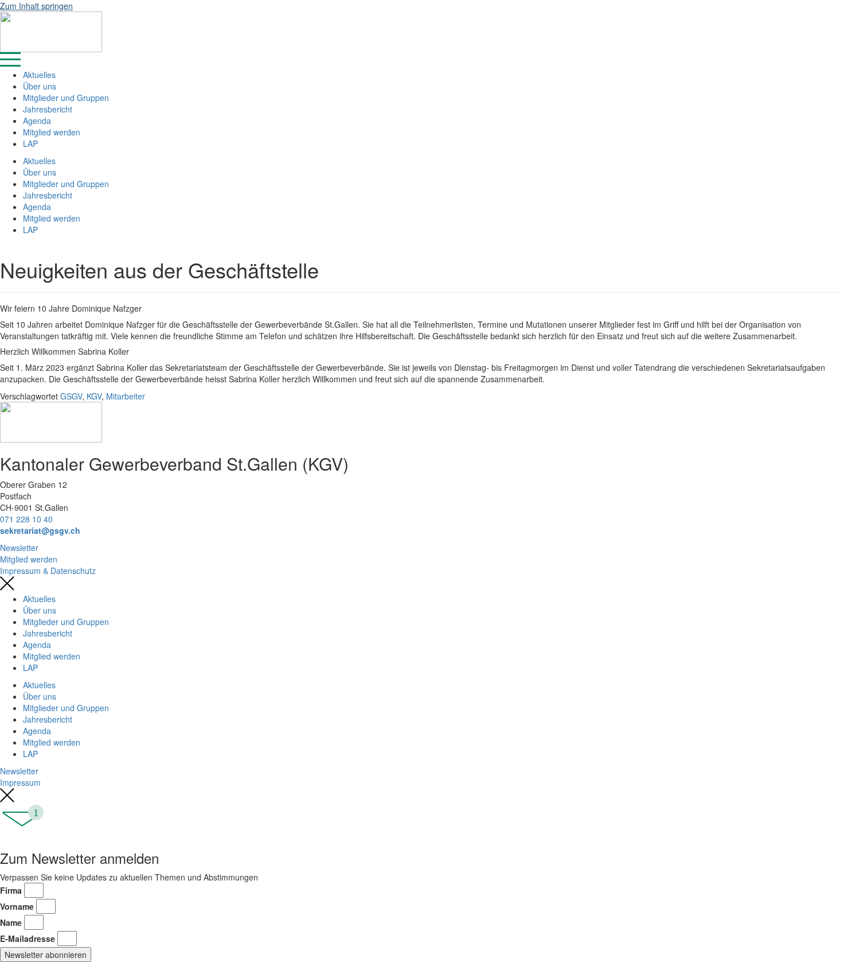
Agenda (37, 120)
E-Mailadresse (27, 938)
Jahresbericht (47, 109)
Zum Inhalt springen (36, 5)
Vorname (17, 906)
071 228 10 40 (26, 519)
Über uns (39, 86)
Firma (11, 890)
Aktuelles (39, 74)
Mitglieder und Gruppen (66, 97)
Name (11, 922)
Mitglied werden (51, 132)
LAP (30, 143)
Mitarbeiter (125, 396)
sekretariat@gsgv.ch (40, 530)
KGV (94, 396)
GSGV (71, 396)
